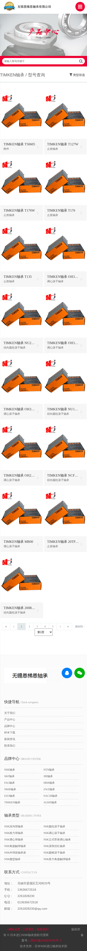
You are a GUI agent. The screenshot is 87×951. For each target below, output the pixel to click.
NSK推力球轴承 (13, 833)
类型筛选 (78, 75)
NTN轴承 (49, 769)
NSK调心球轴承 (13, 839)
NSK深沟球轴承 (13, 826)
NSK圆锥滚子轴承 (54, 852)
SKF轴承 (9, 776)
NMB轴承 (10, 789)
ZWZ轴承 (49, 789)
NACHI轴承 (50, 795)
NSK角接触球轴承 (15, 846)
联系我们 (9, 745)
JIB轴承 (48, 776)
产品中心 (9, 719)
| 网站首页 (14, 929)
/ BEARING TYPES (22, 815)
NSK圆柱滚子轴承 (54, 826)
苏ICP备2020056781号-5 (45, 940)
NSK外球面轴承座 (15, 852)
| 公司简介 (28, 929)
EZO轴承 (9, 795)
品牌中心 (9, 726)
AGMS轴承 (50, 802)
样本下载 (9, 732)
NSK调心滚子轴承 (54, 833)
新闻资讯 (9, 739)
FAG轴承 (9, 782)
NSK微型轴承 (12, 859)
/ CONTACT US (20, 872)
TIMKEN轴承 (12, 802)
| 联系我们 (42, 929)
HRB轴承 (49, 782)
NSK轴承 (9, 769)
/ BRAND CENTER (22, 758)
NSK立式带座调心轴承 (57, 839)
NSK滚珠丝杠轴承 (54, 846)
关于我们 (9, 713)
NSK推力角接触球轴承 (57, 859)
